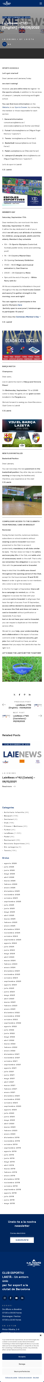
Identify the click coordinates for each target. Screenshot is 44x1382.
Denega (22, 1364)
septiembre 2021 (12, 1065)
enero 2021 (9, 1092)
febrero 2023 (10, 1006)
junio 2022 (9, 1033)
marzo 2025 (10, 919)
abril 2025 (9, 915)
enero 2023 (10, 1009)
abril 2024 (9, 957)
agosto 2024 (10, 943)
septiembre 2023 (12, 981)
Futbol (9, 830)
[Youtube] (16, 1298)
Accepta (22, 1357)
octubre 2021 (11, 1061)
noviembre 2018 (12, 1183)
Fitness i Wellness (15, 826)
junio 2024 (9, 950)
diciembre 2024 (12, 929)
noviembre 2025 (12, 895)
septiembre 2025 (12, 902)
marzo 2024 (10, 960)
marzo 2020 (10, 1127)
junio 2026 (9, 870)
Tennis (10, 850)
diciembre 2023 (12, 971)
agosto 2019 (10, 1151)
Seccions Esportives (17, 844)
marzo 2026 (10, 881)
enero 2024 (10, 967)
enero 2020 (10, 1134)
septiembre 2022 (12, 1023)
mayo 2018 (9, 1203)
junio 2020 (9, 1117)
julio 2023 (9, 988)
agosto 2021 (10, 1068)
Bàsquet (11, 816)
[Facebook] (10, 1298)
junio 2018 (9, 1200)
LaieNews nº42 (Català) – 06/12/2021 (18, 779)
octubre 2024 (11, 936)
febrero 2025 (10, 922)
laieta (29, 39)
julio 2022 (9, 1030)
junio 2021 (9, 1075)
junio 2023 (9, 992)
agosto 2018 (10, 1193)
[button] (40, 1335)
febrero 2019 (10, 1172)
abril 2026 (9, 877)
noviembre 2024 (12, 933)
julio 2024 (9, 947)
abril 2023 (9, 999)
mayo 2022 (9, 1037)
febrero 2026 (10, 884)
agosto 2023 (10, 985)
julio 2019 (9, 1155)
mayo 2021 (9, 1078)
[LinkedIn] (22, 1298)
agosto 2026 (10, 863)
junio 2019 (9, 1158)
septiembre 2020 (12, 1106)
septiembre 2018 (12, 1189)
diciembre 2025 (12, 891)
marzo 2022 (10, 1044)
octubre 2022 (11, 1019)
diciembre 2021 (12, 1054)
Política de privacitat (25, 1377)
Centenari (10, 819)
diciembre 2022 (12, 1013)
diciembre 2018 (12, 1179)
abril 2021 (9, 1082)
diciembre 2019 (12, 1137)
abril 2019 (9, 1165)
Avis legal (36, 1377)
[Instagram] (4, 1298)
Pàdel (9, 837)
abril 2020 (9, 1124)
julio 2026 (9, 867)
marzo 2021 (9, 1085)
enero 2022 (10, 1051)
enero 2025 (10, 926)
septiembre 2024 (12, 940)
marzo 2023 (10, 1002)
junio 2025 (9, 908)
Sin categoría (12, 847)
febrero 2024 (10, 964)
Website (5, 107)
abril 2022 (9, 1040)
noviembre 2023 (12, 974)
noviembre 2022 (12, 1016)
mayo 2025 (9, 912)
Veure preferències (22, 1371)
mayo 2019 (9, 1162)
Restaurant (12, 840)
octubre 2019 (11, 1144)
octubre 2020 (11, 1103)
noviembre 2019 (12, 1141)
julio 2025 (9, 905)
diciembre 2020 (12, 1096)
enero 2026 (10, 888)
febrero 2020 (10, 1131)
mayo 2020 (9, 1120)
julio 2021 (9, 1072)
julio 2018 (9, 1196)
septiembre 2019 (12, 1148)
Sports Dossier (21, 107)
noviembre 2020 (12, 1099)
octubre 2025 (11, 898)
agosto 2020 (10, 1110)
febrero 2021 (10, 1089)
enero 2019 (9, 1176)
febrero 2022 (10, 1047)
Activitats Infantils (16, 812)
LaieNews (9, 39)
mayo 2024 (9, 954)
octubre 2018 (11, 1186)
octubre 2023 (11, 978)
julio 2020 (9, 1113)
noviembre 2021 (12, 1058)
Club (9, 823)
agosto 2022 (10, 1026)
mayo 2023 (9, 995)
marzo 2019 (9, 1169)
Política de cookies (11, 1377)
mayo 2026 (9, 874)
